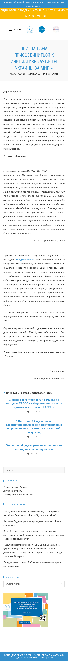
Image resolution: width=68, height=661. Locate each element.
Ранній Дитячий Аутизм (15, 487)
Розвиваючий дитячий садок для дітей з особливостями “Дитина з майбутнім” (34, 4)
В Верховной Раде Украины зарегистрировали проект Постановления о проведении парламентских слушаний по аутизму (34, 427)
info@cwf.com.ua (25, 259)
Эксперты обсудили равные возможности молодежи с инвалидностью (34, 447)
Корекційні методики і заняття (18, 494)
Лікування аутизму (12, 491)
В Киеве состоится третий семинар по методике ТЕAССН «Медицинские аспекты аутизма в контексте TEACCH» (34, 404)
